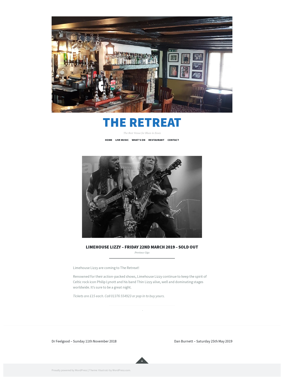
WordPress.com (121, 370)
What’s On (138, 139)
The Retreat (142, 122)
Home (108, 139)
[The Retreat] (142, 64)
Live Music (122, 139)
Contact (173, 139)
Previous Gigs (142, 252)
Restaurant (156, 139)
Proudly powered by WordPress (69, 370)
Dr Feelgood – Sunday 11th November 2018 (84, 341)
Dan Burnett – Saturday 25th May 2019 (203, 341)
